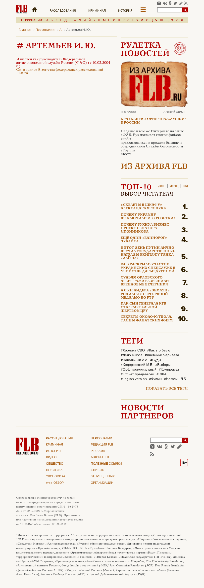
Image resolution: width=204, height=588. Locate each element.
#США (161, 374)
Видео (51, 457)
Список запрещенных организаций (103, 476)
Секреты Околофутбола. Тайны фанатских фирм (147, 318)
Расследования (63, 10)
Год (185, 186)
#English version (134, 379)
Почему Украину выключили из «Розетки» (148, 216)
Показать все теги (167, 388)
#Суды (155, 360)
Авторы (100, 457)
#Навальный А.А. (134, 360)
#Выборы (162, 365)
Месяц (174, 186)
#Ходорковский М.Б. (137, 365)
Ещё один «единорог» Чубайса (144, 240)
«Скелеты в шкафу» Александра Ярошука (143, 207)
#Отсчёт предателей (137, 374)
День (161, 186)
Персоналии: (32, 20)
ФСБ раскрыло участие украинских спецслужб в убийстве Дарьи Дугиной (148, 268)
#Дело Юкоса (132, 355)
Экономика (55, 476)
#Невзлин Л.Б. (175, 379)
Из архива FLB (154, 167)
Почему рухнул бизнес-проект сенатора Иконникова (145, 228)
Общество (54, 463)
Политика (54, 470)
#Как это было (158, 350)
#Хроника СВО (133, 350)
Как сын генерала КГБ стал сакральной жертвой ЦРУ (143, 307)
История (125, 10)
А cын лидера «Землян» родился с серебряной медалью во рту (145, 294)
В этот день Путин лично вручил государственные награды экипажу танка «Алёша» (148, 253)
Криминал (97, 10)
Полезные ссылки (106, 463)
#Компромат (169, 369)
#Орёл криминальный (138, 369)
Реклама (98, 451)
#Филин (155, 379)
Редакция (102, 444)
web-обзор (55, 483)
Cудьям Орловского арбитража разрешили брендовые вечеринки (145, 281)
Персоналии (101, 438)
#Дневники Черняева (162, 355)
